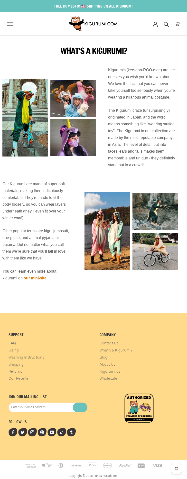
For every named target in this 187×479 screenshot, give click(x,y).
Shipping (16, 364)
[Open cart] (177, 24)
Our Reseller (19, 378)
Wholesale (108, 378)
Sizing (14, 350)
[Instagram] (32, 432)
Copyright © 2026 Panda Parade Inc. (93, 476)
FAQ (12, 343)
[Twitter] (23, 432)
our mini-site (35, 278)
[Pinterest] (42, 432)
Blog (103, 357)
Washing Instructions (26, 357)
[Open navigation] (10, 24)
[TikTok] (62, 432)
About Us (107, 364)
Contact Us (109, 343)
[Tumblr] (71, 432)
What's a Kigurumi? (116, 350)
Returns (15, 371)
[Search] (166, 24)
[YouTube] (52, 432)
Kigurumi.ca (110, 371)
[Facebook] (13, 432)
